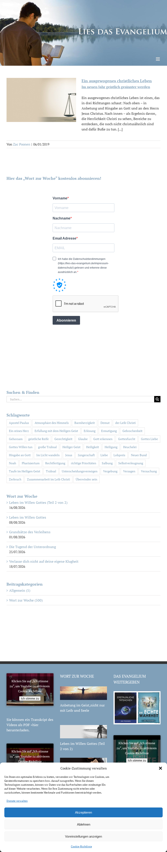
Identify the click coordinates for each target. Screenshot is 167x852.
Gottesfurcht (126, 439)
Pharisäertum (31, 463)
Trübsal (51, 471)
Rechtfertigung (55, 463)
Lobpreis (119, 455)
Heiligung (111, 447)
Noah (12, 463)
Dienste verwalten (17, 800)
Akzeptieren (83, 812)
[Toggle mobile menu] (158, 59)
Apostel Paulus (19, 423)
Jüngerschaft (86, 455)
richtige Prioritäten (83, 463)
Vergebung (110, 471)
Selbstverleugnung (130, 463)
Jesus (68, 455)
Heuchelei (130, 447)
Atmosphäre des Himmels (52, 423)
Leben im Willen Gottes (27, 517)
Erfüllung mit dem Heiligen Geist (56, 431)
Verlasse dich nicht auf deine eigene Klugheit (43, 561)
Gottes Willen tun (20, 447)
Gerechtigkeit (63, 439)
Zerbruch (15, 479)
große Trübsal (47, 447)
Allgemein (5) (19, 590)
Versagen (129, 471)
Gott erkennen (102, 439)
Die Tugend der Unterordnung (32, 546)
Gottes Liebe (149, 439)
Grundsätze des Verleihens (29, 532)
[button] (160, 768)
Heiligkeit (92, 447)
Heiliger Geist (71, 447)
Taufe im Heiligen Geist (24, 471)
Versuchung (149, 471)
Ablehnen (83, 824)
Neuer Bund (139, 455)
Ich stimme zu (30, 698)
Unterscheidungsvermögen (79, 471)
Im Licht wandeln (48, 455)
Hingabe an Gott (20, 455)
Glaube (83, 439)
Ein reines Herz (19, 431)
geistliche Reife (38, 439)
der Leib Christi (125, 423)
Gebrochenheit (132, 431)
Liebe (104, 455)
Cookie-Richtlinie (81, 846)
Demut (105, 423)
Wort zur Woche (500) (26, 600)
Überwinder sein (86, 479)
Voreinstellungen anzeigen (83, 836)
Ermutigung (109, 431)
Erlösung (89, 431)
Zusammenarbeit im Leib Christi (48, 479)
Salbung (107, 463)
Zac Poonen (21, 144)
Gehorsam (16, 439)
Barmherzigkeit (84, 423)
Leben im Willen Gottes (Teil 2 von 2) (38, 502)
